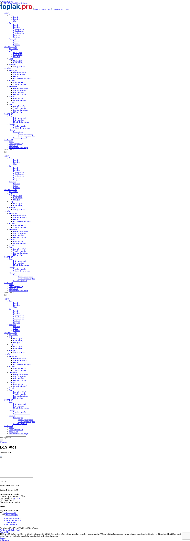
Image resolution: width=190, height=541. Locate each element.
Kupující (12, 80)
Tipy (10, 104)
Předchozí (3, 442)
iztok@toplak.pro (22, 3)
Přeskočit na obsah (6, 1)
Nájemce (12, 96)
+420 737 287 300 (9, 3)
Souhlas (2, 538)
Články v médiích (10, 524)
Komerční (12, 39)
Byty (10, 23)
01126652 (16, 498)
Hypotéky (12, 124)
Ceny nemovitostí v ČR (12, 518)
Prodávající (13, 70)
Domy (11, 15)
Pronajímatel (13, 86)
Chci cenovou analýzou (12, 520)
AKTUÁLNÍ (13, 49)
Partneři (11, 102)
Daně (11, 116)
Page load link (5, 532)
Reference (12, 65)
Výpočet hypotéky (10, 522)
